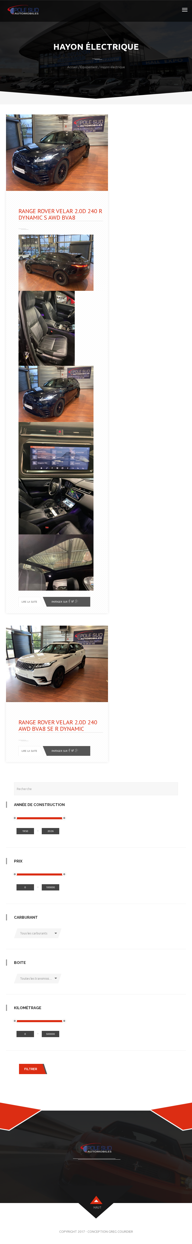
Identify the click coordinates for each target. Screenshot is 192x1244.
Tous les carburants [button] (33, 933)
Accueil (72, 67)
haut (98, 1207)
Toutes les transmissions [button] (37, 978)
